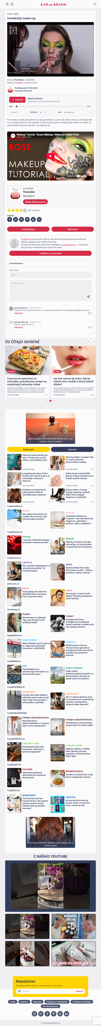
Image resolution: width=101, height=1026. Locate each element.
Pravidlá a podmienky (57, 1002)
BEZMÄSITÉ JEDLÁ (74, 771)
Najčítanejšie (28, 449)
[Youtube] (41, 1013)
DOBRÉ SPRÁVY (29, 640)
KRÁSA (16, 14)
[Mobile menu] (96, 4)
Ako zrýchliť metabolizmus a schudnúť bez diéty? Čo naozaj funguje (36, 568)
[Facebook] (47, 1013)
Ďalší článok (73, 229)
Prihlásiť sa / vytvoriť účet (51, 253)
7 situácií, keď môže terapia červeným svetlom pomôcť (35, 541)
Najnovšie (72, 449)
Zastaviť (14, 112)
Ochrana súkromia (82, 1002)
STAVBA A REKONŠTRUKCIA (35, 717)
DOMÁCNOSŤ (28, 692)
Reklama (37, 1002)
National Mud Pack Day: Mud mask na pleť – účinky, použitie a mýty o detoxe (79, 570)
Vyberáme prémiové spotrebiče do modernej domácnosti (34, 775)
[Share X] (21, 219)
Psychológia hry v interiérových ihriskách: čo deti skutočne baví (35, 671)
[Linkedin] (66, 1013)
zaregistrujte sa (69, 244)
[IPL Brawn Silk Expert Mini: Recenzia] (74, 953)
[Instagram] (34, 1013)
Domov (10, 14)
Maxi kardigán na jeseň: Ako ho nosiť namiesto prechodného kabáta (80, 459)
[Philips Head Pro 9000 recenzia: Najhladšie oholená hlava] (74, 926)
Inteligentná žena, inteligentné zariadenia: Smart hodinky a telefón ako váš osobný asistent (80, 623)
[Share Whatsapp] (15, 219)
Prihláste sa (26, 239)
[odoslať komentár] (88, 297)
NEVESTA (70, 512)
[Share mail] (39, 219)
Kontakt (24, 1002)
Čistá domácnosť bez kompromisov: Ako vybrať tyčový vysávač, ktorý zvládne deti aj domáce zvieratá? (35, 803)
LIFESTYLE (27, 562)
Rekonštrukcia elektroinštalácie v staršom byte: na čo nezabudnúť (35, 723)
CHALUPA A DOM (30, 743)
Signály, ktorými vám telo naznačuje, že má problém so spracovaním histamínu (79, 544)
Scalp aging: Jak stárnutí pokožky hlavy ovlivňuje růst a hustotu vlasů (34, 594)
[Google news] (60, 1013)
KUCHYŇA (27, 769)
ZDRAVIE (26, 536)
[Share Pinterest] (27, 219)
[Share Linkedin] (33, 219)
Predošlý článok (28, 229)
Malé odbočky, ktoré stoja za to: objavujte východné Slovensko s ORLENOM (36, 645)
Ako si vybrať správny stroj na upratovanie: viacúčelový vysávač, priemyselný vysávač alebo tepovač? (80, 701)
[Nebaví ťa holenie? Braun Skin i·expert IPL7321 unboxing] (27, 953)
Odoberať (79, 991)
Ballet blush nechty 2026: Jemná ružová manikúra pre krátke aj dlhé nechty (79, 476)
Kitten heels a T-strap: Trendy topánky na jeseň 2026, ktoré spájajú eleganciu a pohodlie (78, 493)
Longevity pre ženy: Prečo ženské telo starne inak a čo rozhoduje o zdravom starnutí (36, 477)
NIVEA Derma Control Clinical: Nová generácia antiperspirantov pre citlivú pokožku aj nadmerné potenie (79, 650)
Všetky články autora (35, 202)
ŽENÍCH (26, 510)
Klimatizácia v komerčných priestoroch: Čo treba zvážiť (79, 724)
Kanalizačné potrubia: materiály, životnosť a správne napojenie (33, 749)
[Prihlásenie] (7, 4)
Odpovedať (18, 313)
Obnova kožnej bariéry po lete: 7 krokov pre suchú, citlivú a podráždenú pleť (35, 457)
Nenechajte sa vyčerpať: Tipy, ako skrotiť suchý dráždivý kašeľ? (34, 620)
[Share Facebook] (9, 219)
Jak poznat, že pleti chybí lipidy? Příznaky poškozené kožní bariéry (79, 596)
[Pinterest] (53, 1013)
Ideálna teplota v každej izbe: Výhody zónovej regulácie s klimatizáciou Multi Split (78, 752)
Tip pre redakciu (50, 1006)
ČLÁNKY (26, 614)
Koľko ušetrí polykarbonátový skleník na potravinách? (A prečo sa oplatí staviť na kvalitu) (79, 675)
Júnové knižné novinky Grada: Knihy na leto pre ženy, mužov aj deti (78, 803)
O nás (12, 1002)
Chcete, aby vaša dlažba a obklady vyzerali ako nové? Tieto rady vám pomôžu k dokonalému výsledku (35, 699)
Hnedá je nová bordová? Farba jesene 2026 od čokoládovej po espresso (34, 492)
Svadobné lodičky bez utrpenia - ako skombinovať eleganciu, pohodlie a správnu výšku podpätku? (79, 520)
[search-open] (12, 4)
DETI (24, 666)
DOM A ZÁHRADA (74, 668)
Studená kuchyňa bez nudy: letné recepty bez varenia (79, 775)
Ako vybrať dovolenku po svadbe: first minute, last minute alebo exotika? (34, 516)
